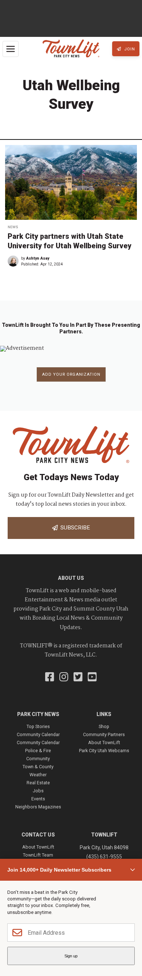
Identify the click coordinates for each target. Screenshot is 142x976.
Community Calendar (38, 734)
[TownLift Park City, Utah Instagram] (63, 677)
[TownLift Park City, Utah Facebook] (49, 677)
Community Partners (104, 734)
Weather (38, 774)
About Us (71, 578)
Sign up (71, 956)
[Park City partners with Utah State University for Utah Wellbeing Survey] (71, 182)
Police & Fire (38, 750)
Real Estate (38, 782)
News (13, 227)
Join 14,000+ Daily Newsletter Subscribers (59, 870)
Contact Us (38, 835)
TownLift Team (38, 855)
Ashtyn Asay (37, 258)
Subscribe (74, 527)
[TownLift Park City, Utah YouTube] (92, 677)
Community (38, 758)
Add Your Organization (71, 374)
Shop (104, 726)
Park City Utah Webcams (104, 750)
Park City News (38, 714)
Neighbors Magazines (38, 806)
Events (38, 798)
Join (129, 49)
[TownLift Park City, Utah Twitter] (78, 677)
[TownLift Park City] (71, 49)
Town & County (38, 766)
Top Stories (38, 726)
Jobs (38, 790)
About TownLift (104, 742)
